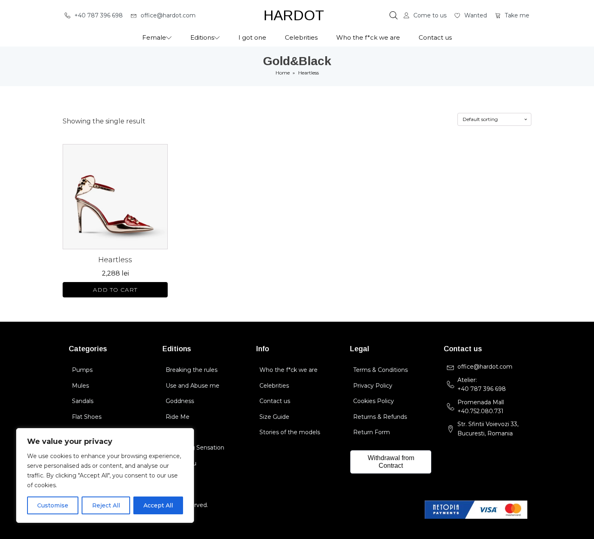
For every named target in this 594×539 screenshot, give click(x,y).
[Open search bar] (394, 15)
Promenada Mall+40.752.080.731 (480, 407)
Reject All (106, 505)
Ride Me (178, 416)
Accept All (158, 505)
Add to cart (115, 289)
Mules (80, 385)
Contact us (435, 37)
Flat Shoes (86, 416)
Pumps (82, 369)
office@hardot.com (484, 366)
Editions (202, 37)
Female (154, 37)
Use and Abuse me (192, 385)
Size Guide (274, 416)
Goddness (180, 401)
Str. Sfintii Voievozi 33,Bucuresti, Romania (487, 428)
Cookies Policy (373, 401)
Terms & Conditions (380, 369)
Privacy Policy (372, 385)
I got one (252, 37)
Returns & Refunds (380, 416)
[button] (94, 15)
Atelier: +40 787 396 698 (482, 384)
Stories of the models (289, 432)
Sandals (82, 401)
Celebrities (301, 37)
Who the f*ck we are (368, 37)
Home (283, 73)
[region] (105, 475)
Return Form (371, 432)
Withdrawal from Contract (391, 461)
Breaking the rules (191, 369)
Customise (52, 505)
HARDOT (293, 15)
